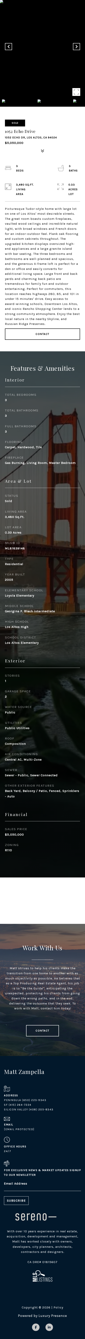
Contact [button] (42, 334)
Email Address (15, 1183)
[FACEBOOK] (36, 1327)
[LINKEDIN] (49, 1327)
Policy (58, 1307)
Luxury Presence (53, 1316)
